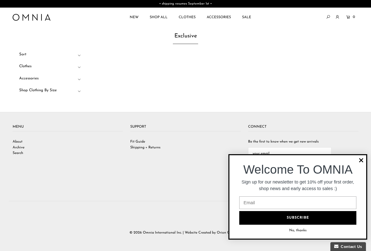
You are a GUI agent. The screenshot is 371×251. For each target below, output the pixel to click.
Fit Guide (137, 142)
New (134, 17)
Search (18, 153)
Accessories (219, 17)
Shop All (159, 17)
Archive (18, 147)
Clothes (187, 17)
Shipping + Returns (145, 147)
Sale (246, 17)
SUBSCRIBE (298, 218)
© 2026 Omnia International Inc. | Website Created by (173, 233)
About (17, 142)
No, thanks (298, 230)
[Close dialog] (361, 160)
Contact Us (350, 246)
